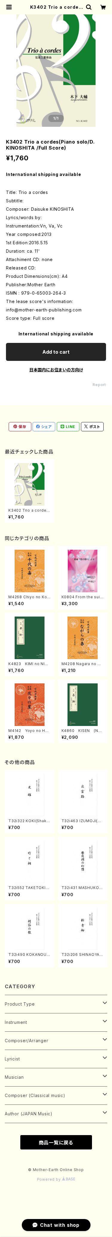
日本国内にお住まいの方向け (56, 369)
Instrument (16, 1022)
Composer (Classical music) (35, 1095)
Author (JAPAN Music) (29, 1113)
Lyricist (12, 1058)
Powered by (49, 1179)
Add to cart (56, 352)
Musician (14, 1077)
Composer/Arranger (26, 1040)
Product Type (20, 1004)
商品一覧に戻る (56, 1143)
